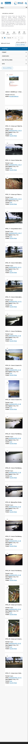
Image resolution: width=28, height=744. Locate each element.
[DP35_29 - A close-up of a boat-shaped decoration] (13, 594)
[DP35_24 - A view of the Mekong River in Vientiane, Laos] (13, 423)
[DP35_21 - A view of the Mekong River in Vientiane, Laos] (13, 320)
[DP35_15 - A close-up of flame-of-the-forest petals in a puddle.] (13, 183)
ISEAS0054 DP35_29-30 (15, 609)
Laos (11, 134)
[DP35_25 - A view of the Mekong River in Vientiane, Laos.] (13, 457)
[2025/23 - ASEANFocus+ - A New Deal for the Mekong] (13, 81)
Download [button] (8, 33)
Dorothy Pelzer (13, 135)
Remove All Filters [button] (20, 44)
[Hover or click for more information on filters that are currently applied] (25, 42)
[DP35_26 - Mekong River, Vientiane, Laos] (13, 491)
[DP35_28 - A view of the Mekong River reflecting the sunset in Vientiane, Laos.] (13, 559)
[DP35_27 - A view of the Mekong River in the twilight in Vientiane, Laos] (13, 525)
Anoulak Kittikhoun (13, 96)
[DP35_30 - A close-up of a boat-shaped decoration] (13, 628)
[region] (14, 58)
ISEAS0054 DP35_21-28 (15, 335)
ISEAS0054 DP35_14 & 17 (15, 164)
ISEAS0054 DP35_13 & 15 (15, 130)
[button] (14, 33)
